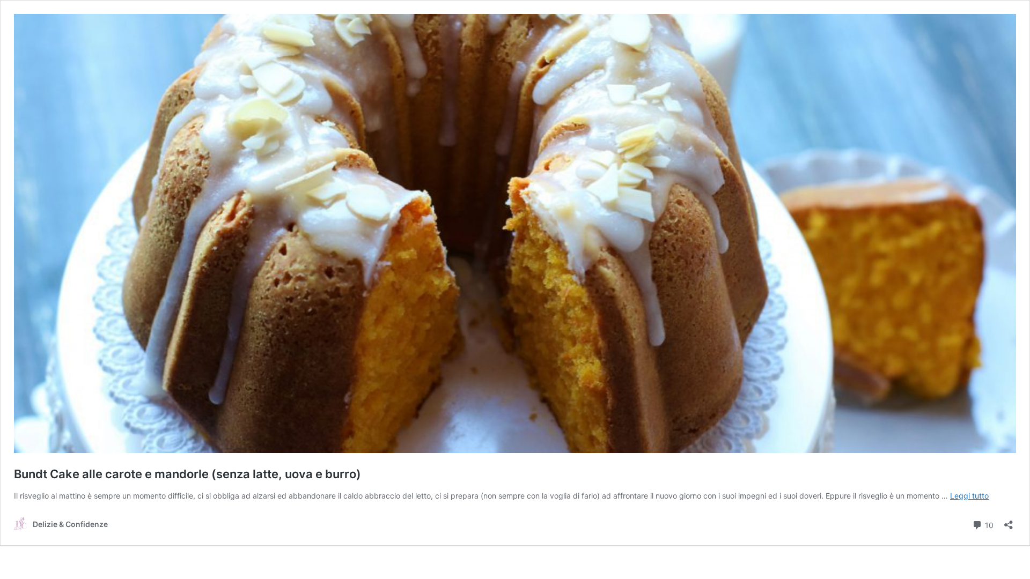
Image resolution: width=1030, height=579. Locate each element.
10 (988, 524)
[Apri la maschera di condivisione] (1008, 521)
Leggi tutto (969, 495)
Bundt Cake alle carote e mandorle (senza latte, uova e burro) (187, 474)
